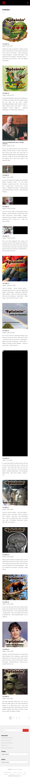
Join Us (20, 772)
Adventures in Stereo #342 (7, 747)
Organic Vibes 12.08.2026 (6, 742)
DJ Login (6, 774)
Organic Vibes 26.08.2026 (6, 737)
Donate (15, 772)
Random (24, 774)
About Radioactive (8, 772)
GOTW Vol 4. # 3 (4, 745)
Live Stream (12, 774)
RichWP (20, 775)
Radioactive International (16, 769)
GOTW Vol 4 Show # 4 (6, 740)
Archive (18, 774)
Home (25, 772)
